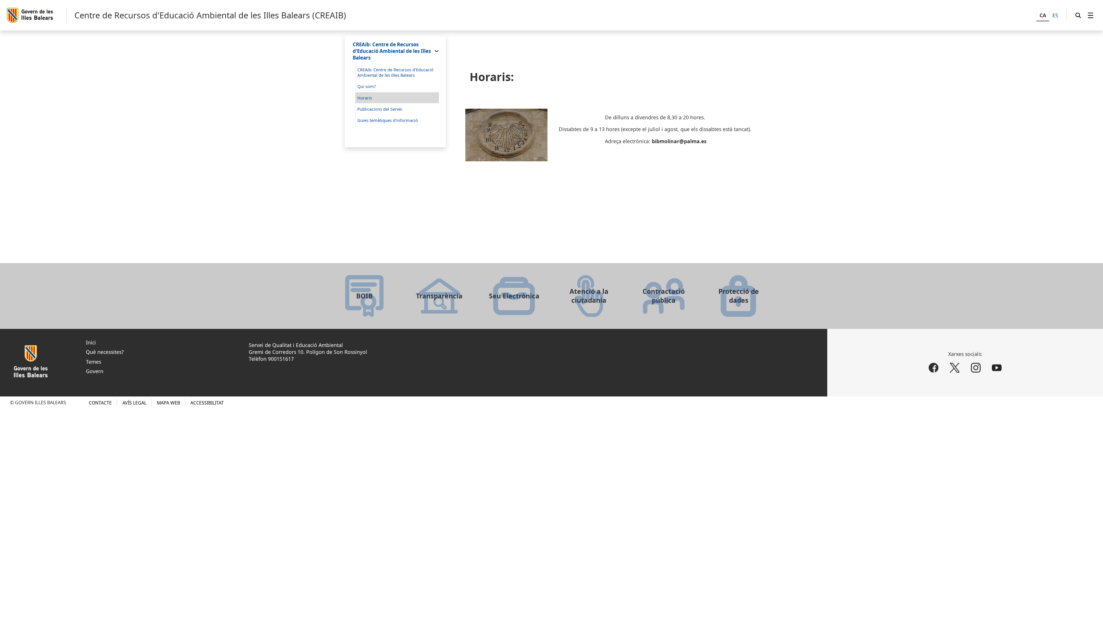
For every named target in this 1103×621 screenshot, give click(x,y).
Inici (91, 342)
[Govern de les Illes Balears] (36, 15)
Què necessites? (105, 351)
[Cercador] (1078, 15)
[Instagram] (975, 368)
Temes (93, 361)
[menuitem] (1090, 15)
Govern (94, 371)
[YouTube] (996, 368)
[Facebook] (933, 368)
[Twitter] (954, 368)
